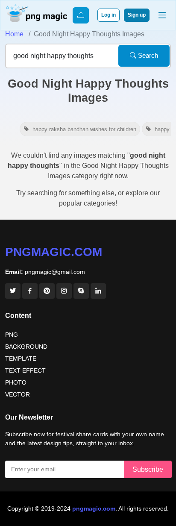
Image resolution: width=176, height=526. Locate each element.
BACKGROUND (26, 347)
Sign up (137, 15)
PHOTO (15, 382)
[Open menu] (162, 15)
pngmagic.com (53, 252)
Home (14, 34)
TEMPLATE (20, 358)
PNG (11, 335)
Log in (108, 15)
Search (147, 55)
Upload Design (81, 15)
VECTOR (17, 394)
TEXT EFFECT (25, 370)
